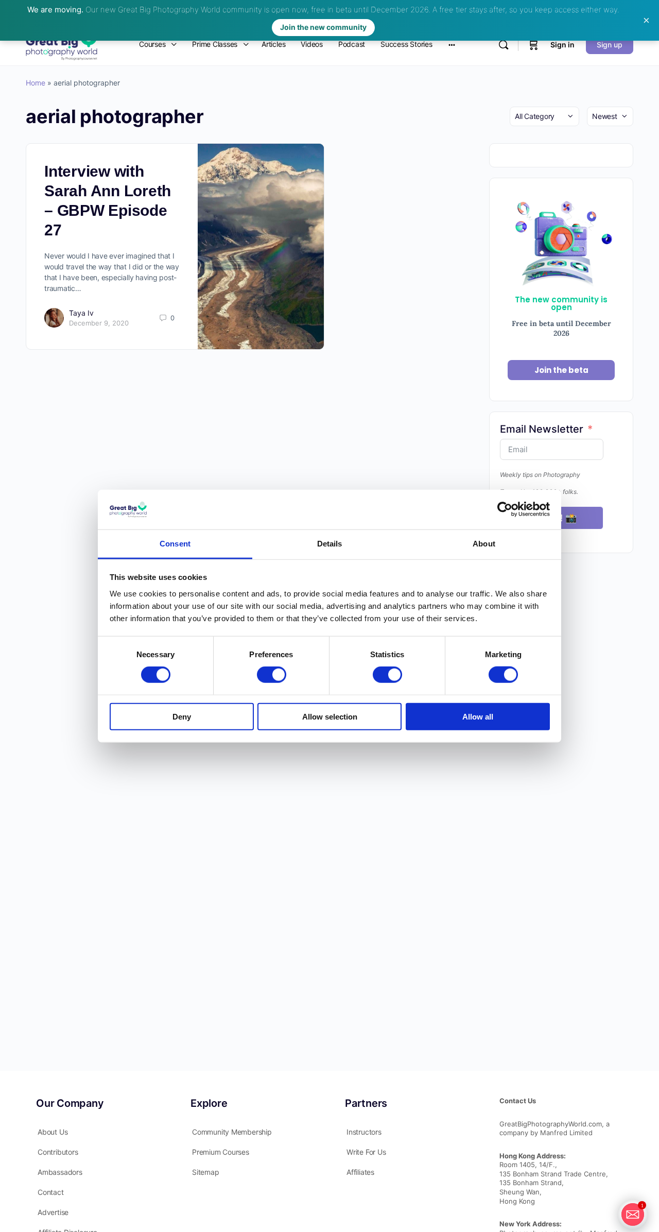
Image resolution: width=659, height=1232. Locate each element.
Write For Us (366, 1152)
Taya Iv (81, 313)
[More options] (452, 44)
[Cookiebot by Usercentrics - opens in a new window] (505, 509)
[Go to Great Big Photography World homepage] (61, 43)
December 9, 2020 (99, 323)
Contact (51, 1192)
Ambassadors (60, 1172)
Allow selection (329, 716)
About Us (52, 1131)
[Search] (503, 45)
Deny (181, 716)
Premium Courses (220, 1152)
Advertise (53, 1212)
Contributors (58, 1152)
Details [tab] (329, 543)
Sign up (609, 44)
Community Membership (232, 1131)
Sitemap (205, 1172)
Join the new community (323, 27)
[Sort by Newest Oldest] (610, 116)
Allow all (477, 716)
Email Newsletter (541, 429)
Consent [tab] (175, 543)
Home (35, 82)
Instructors (363, 1131)
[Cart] (533, 44)
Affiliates (360, 1172)
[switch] (271, 674)
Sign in (562, 44)
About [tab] (484, 543)
